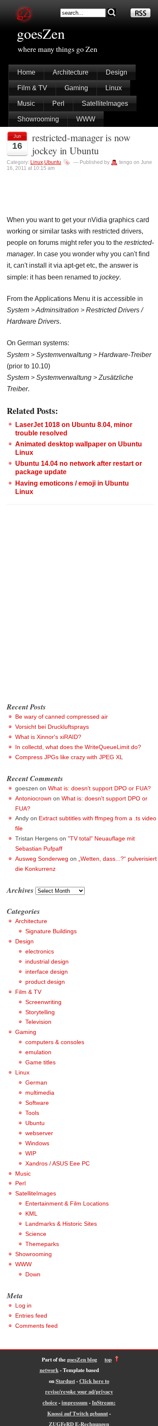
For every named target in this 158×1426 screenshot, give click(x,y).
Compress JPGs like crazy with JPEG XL (69, 757)
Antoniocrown (33, 798)
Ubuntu (52, 162)
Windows (37, 1143)
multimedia (39, 1092)
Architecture (70, 72)
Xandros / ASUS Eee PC (57, 1163)
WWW (85, 119)
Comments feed (36, 1325)
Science (35, 1233)
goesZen (41, 33)
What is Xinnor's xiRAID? (48, 736)
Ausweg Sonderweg (41, 858)
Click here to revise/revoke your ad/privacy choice (78, 1391)
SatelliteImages (105, 103)
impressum (75, 1402)
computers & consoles (54, 1042)
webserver (39, 1133)
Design (116, 72)
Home (26, 72)
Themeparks (42, 1244)
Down (32, 1274)
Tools (32, 1112)
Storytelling (40, 1012)
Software (37, 1102)
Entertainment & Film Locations (67, 1203)
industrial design (47, 961)
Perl (58, 103)
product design (45, 981)
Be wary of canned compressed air (61, 716)
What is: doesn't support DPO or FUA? (99, 788)
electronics (39, 951)
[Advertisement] (79, 612)
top (108, 1359)
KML (31, 1213)
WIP (30, 1153)
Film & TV (32, 87)
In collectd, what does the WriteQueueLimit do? (78, 747)
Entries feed (31, 1315)
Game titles (40, 1062)
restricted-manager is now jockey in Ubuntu (81, 144)
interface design (46, 971)
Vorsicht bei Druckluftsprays (52, 726)
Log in (23, 1305)
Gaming (76, 87)
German (36, 1082)
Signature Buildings (51, 931)
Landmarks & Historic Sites (61, 1223)
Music (26, 103)
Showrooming (38, 119)
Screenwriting (43, 1002)
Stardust (65, 1381)
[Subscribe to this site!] (140, 15)
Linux (113, 87)
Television (38, 1021)
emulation (38, 1052)
